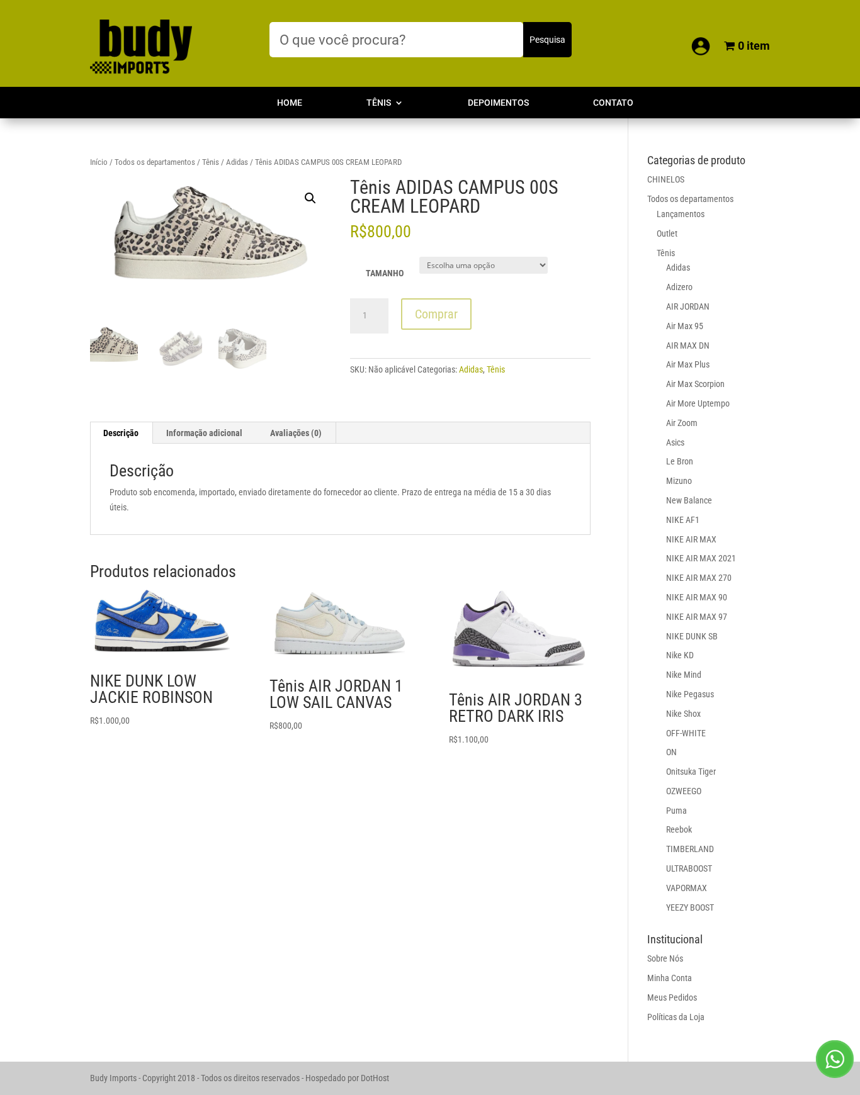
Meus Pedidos (672, 997)
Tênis (378, 103)
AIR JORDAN (688, 306)
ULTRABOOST (689, 868)
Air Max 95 (684, 326)
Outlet (667, 233)
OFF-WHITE (686, 733)
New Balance (689, 500)
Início (99, 162)
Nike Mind (683, 675)
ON (671, 752)
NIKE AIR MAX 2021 (701, 558)
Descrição (121, 433)
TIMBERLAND (690, 849)
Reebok (679, 829)
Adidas (237, 162)
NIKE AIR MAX (691, 539)
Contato (613, 103)
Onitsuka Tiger (691, 771)
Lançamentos (680, 214)
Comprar (436, 314)
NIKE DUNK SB (692, 636)
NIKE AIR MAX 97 (696, 617)
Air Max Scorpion (695, 384)
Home (289, 103)
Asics (675, 442)
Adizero (679, 287)
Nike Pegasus (690, 694)
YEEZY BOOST (690, 907)
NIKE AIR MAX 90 (696, 597)
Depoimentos (498, 103)
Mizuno (679, 481)
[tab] (121, 433)
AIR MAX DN (688, 345)
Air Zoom (682, 423)
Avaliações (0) (296, 433)
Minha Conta (669, 978)
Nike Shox (683, 714)
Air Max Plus (688, 364)
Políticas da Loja (675, 1017)
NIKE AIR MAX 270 (699, 578)
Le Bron (679, 461)
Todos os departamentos (155, 162)
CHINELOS (665, 179)
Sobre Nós (665, 958)
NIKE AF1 (682, 520)
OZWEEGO (683, 791)
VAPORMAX (686, 888)
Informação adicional (204, 433)
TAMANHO (385, 273)
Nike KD (680, 655)
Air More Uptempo (698, 403)
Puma (676, 811)
